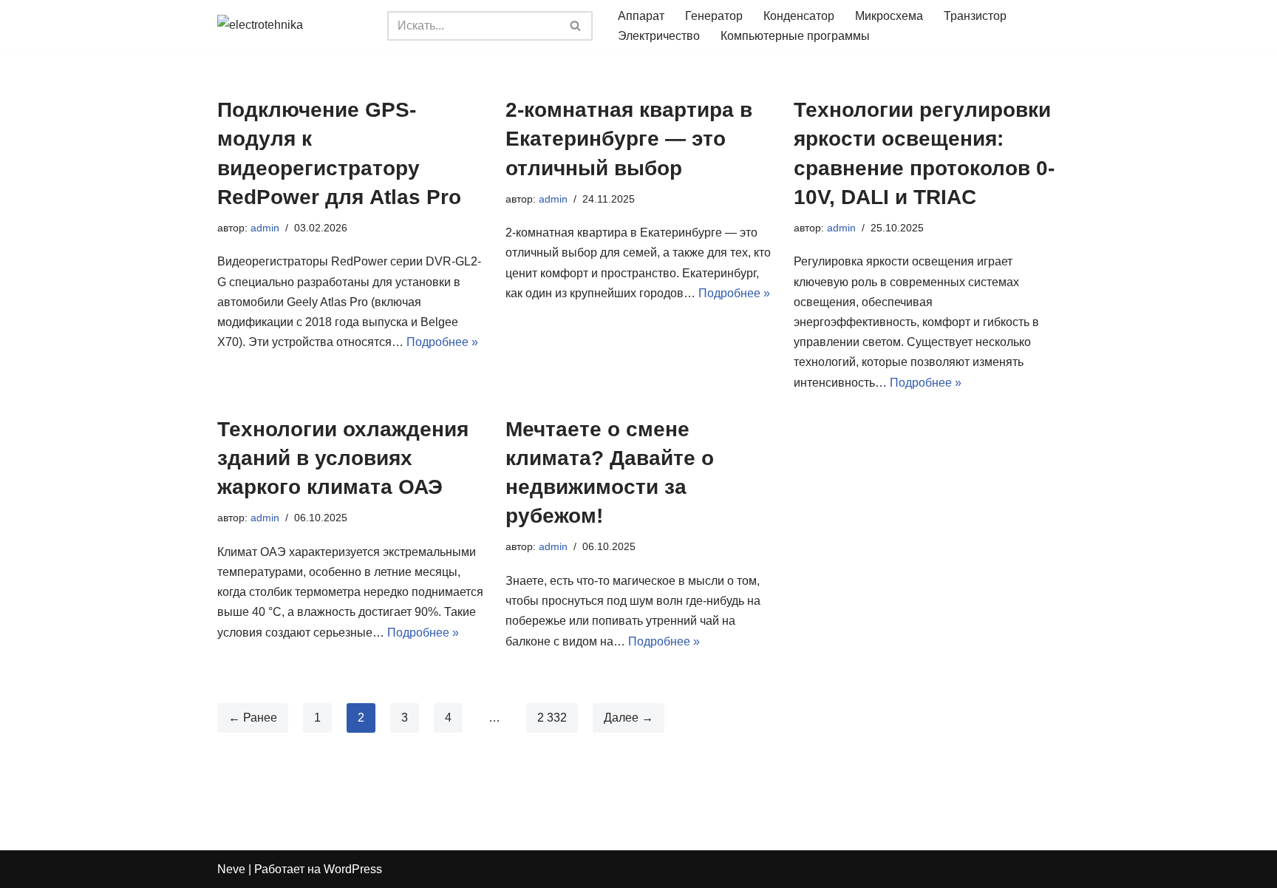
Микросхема (889, 16)
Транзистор (975, 16)
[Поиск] (576, 26)
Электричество (659, 36)
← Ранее (252, 717)
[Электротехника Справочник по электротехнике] (291, 26)
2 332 (552, 717)
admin (265, 228)
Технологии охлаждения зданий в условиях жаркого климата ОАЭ (343, 458)
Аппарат (641, 16)
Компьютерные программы (795, 36)
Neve (231, 869)
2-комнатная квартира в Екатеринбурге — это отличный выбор (628, 138)
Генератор (714, 16)
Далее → (628, 717)
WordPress (353, 869)
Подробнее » (442, 342)
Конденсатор (798, 16)
